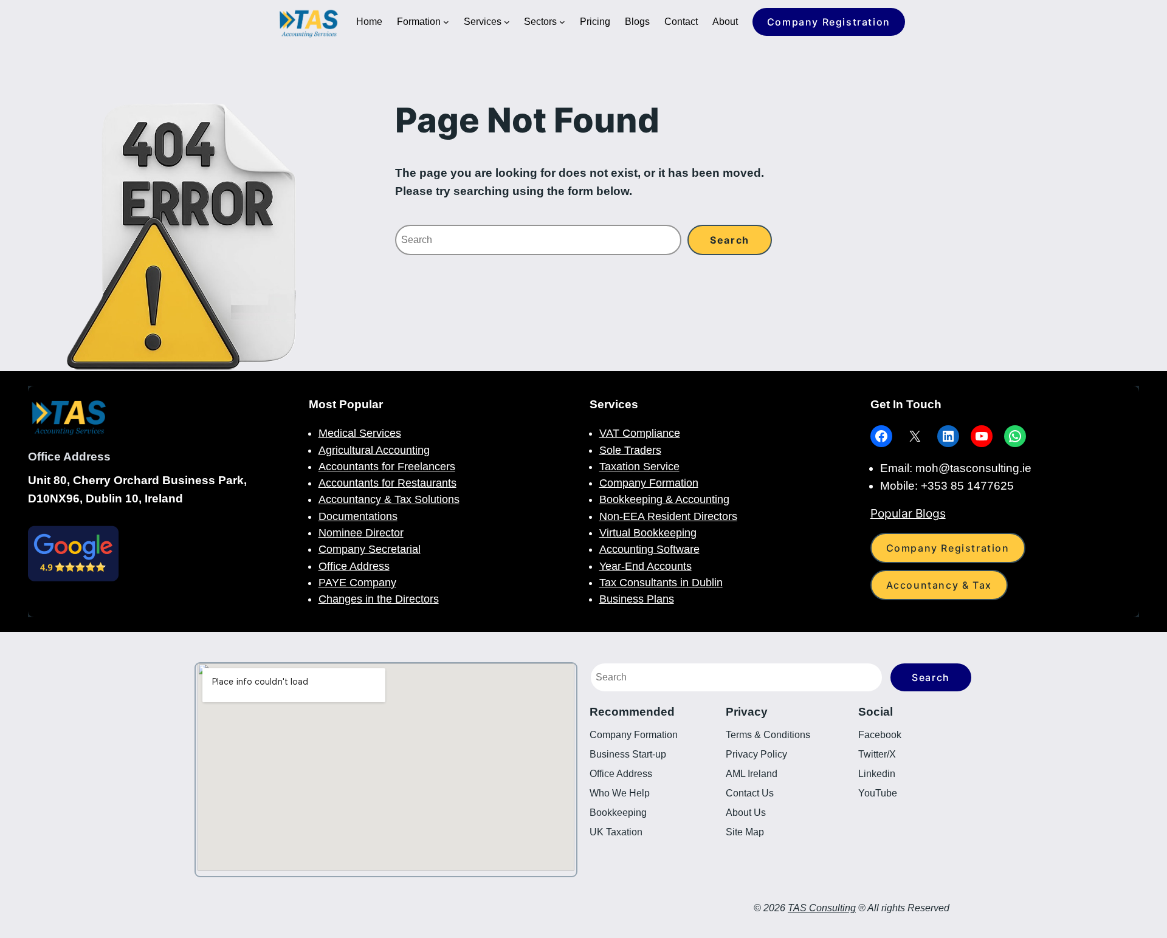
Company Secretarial (369, 549)
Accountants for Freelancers (386, 466)
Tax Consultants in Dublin (661, 583)
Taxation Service (639, 466)
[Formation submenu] (446, 22)
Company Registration (828, 22)
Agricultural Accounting (374, 450)
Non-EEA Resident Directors (668, 516)
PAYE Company (357, 583)
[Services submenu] (507, 22)
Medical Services (359, 433)
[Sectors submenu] (562, 22)
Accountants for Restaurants (387, 483)
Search (931, 677)
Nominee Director (361, 533)
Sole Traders (630, 450)
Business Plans (636, 599)
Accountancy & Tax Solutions (389, 499)
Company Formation (648, 483)
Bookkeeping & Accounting (664, 499)
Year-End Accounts (645, 566)
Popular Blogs (908, 513)
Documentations (358, 516)
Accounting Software (649, 549)
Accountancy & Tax (939, 585)
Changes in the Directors (378, 599)
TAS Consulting (822, 908)
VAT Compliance (639, 433)
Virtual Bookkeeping (648, 533)
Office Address (354, 566)
